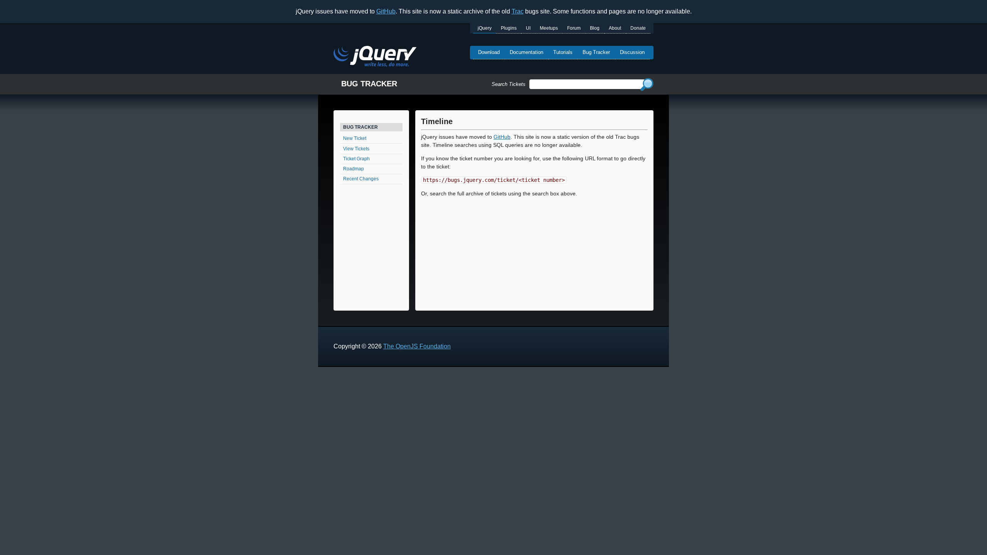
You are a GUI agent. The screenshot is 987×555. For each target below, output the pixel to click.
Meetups (549, 28)
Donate (638, 28)
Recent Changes (361, 179)
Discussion (632, 52)
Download (489, 52)
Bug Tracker (596, 52)
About (615, 28)
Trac (518, 11)
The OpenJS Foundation (417, 346)
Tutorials (563, 52)
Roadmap (353, 169)
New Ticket (354, 138)
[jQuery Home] (374, 57)
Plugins (509, 28)
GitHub (386, 11)
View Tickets (356, 148)
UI (528, 28)
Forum (574, 28)
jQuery (485, 28)
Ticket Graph (356, 158)
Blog (595, 28)
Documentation (526, 52)
